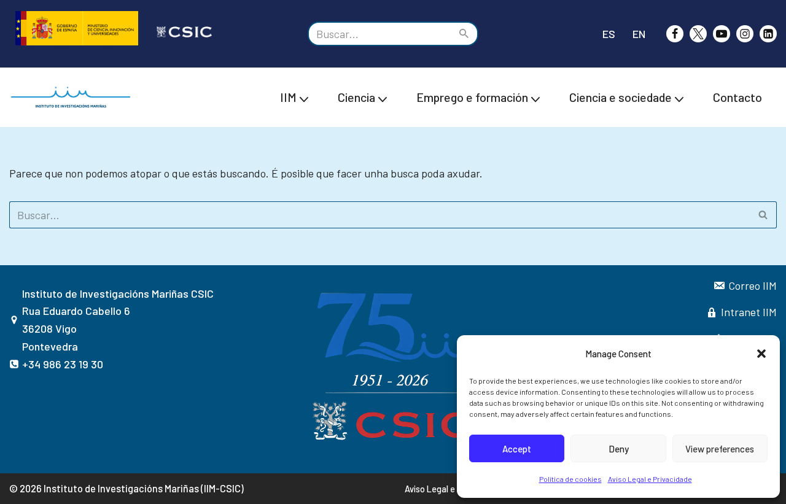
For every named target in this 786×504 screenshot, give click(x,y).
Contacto (737, 97)
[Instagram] (744, 33)
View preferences (719, 448)
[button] (761, 353)
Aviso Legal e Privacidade (650, 479)
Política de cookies (570, 479)
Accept (516, 448)
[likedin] (768, 33)
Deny (619, 448)
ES (608, 34)
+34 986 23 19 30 (62, 364)
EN (638, 34)
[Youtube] (721, 33)
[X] (698, 33)
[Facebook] (674, 33)
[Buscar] (464, 33)
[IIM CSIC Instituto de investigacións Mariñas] (73, 97)
